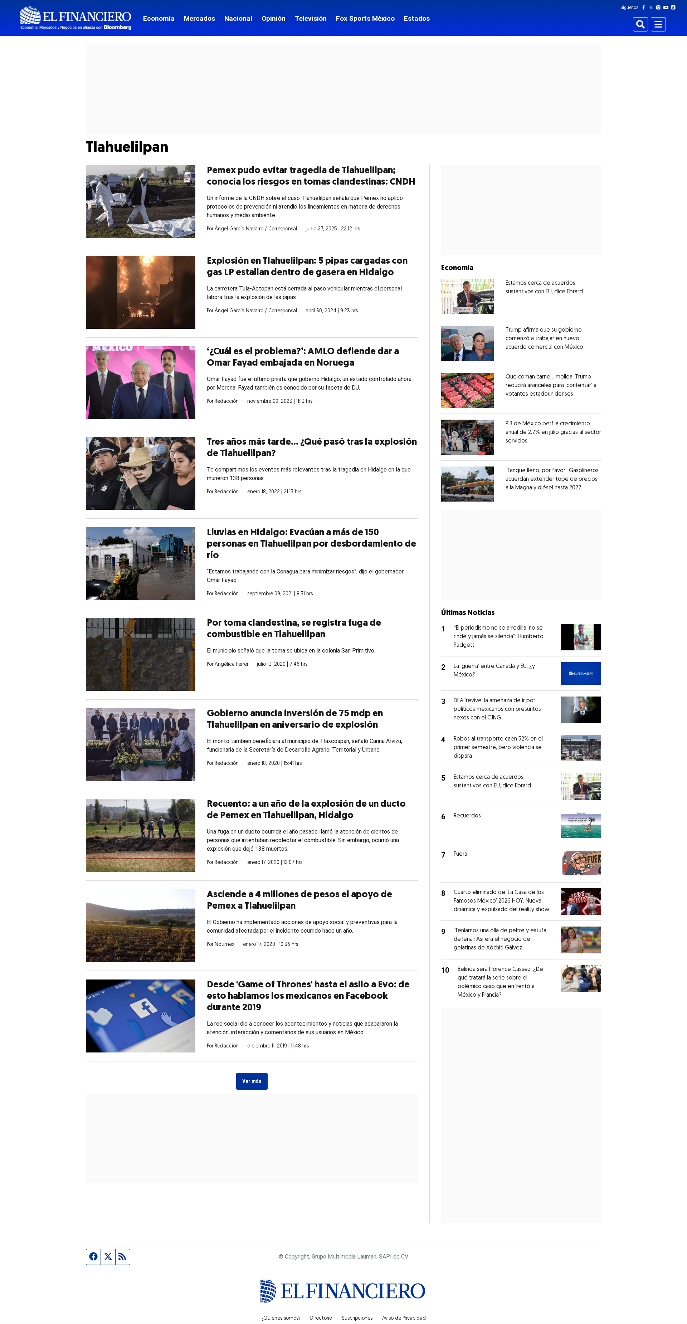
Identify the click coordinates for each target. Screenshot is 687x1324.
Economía (159, 18)
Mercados (199, 18)
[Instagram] (659, 7)
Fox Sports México (365, 18)
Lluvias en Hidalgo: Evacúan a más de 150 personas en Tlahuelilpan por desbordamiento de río (311, 544)
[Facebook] (645, 7)
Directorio (321, 1318)
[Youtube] (667, 7)
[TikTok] (674, 7)
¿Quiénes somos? (281, 1318)
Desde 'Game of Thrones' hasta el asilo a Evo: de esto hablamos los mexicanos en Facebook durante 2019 (308, 996)
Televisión (311, 18)
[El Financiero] (76, 18)
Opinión (274, 18)
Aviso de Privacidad (404, 1318)
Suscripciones (357, 1318)
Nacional (238, 18)
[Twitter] (652, 7)
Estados (417, 18)
